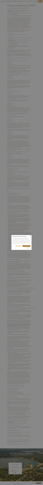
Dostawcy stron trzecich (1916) (18, 240)
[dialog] (21, 242)
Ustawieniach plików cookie (25, 243)
